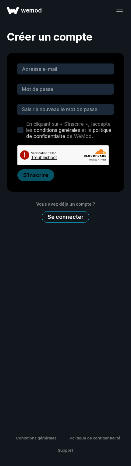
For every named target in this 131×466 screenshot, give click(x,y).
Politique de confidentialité (95, 437)
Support (65, 450)
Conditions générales (36, 437)
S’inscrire (35, 175)
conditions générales (57, 130)
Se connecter (65, 217)
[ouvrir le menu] (119, 10)
